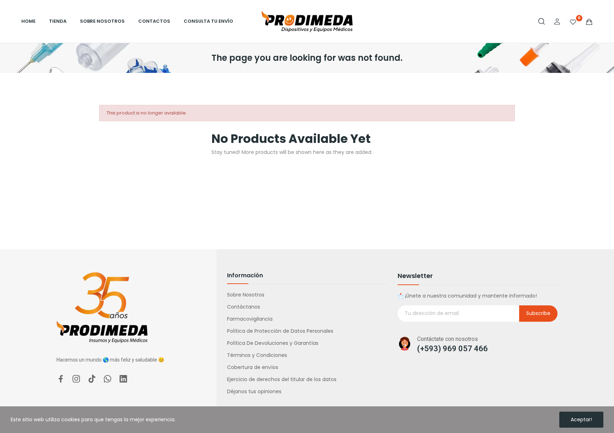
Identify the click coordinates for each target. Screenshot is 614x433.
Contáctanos (243, 306)
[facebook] (60, 379)
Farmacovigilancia (250, 318)
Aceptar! (581, 419)
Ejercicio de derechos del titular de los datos (281, 379)
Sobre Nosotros (245, 294)
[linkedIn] (123, 379)
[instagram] (76, 379)
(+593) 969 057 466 (452, 348)
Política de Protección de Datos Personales (280, 331)
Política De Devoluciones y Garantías (272, 343)
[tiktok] (92, 379)
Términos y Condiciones (257, 355)
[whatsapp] (107, 379)
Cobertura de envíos (252, 367)
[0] (573, 21)
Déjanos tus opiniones (254, 391)
